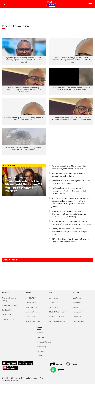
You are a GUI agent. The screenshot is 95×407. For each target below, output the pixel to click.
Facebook (77, 302)
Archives (41, 351)
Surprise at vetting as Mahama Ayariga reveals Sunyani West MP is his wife (69, 167)
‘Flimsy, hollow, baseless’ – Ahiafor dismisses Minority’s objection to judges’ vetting (69, 231)
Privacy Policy (8, 319)
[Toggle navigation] (90, 4)
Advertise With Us (10, 305)
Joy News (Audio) (57, 321)
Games (40, 333)
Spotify (60, 369)
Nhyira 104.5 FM (32, 321)
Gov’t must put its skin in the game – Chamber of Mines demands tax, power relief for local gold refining (69, 214)
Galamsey (41, 346)
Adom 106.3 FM (32, 302)
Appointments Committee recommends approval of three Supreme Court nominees (71, 222)
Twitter (76, 307)
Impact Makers (44, 342)
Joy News (53, 298)
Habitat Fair (42, 337)
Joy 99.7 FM (30, 298)
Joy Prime (53, 307)
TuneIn (58, 364)
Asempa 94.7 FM (32, 312)
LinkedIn (77, 316)
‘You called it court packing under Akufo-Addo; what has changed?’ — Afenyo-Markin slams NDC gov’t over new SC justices (70, 202)
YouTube (77, 298)
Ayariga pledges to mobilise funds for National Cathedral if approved (68, 174)
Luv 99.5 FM (30, 316)
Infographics (78, 321)
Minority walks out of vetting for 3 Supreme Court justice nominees (71, 182)
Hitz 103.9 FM (31, 307)
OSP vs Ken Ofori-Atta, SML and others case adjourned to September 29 (71, 240)
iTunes (73, 364)
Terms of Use (8, 315)
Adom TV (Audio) (56, 316)
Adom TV (53, 302)
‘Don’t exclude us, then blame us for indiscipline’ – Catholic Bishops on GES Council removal (69, 191)
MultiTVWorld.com (57, 312)
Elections (41, 356)
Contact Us (7, 310)
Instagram (77, 312)
